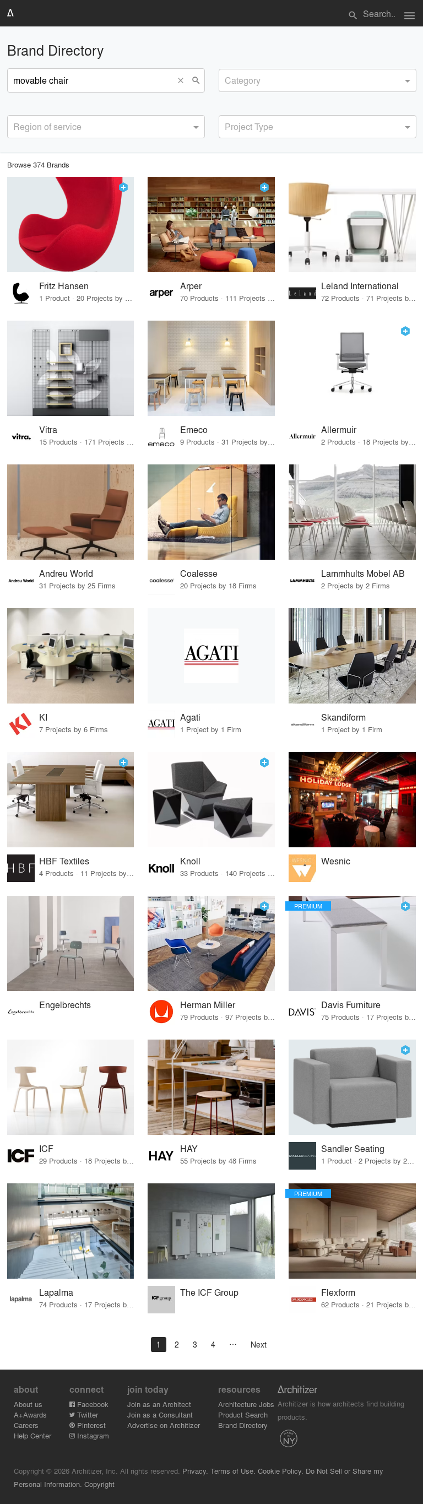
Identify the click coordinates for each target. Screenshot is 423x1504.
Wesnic (335, 860)
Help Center (32, 1435)
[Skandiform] (352, 656)
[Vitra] (70, 368)
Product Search (243, 1414)
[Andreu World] (70, 512)
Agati (190, 717)
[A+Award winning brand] (123, 187)
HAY (189, 1148)
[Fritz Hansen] (70, 224)
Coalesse (199, 573)
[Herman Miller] (211, 943)
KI (43, 717)
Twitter (86, 1414)
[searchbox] (228, 78)
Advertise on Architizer (163, 1425)
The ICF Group (209, 1292)
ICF (46, 1148)
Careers (26, 1425)
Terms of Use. (233, 1470)
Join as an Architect (159, 1404)
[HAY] (211, 1087)
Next (259, 1344)
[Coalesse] (211, 512)
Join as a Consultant (160, 1414)
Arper (191, 285)
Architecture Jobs (246, 1404)
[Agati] (211, 656)
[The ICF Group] (211, 1231)
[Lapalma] (70, 1231)
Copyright (99, 1484)
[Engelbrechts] (70, 943)
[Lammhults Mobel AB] (352, 512)
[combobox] (317, 80)
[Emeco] (211, 368)
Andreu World (66, 573)
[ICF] (70, 1087)
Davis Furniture (351, 1004)
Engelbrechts (65, 1004)
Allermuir (338, 429)
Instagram (92, 1435)
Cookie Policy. (280, 1470)
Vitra (48, 429)
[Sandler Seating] (352, 1087)
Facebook (92, 1404)
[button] (183, 80)
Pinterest (90, 1425)
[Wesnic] (352, 799)
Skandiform (343, 717)
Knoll (190, 860)
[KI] (70, 656)
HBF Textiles (64, 860)
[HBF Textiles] (70, 799)
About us (28, 1404)
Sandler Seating (352, 1148)
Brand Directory (243, 1425)
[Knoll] (211, 799)
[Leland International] (352, 224)
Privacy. (195, 1470)
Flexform (338, 1292)
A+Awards (30, 1414)
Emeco (194, 429)
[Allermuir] (352, 368)
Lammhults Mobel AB (363, 573)
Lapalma (56, 1292)
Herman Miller (207, 1004)
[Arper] (211, 224)
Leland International (360, 285)
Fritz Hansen (64, 285)
